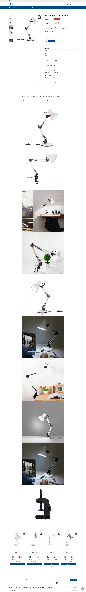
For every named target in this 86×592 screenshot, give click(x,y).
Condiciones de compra (28, 578)
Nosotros (10, 576)
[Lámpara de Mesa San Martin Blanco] (69, 539)
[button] (40, 28)
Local (15, 1)
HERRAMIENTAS (21, 8)
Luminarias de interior (47, 8)
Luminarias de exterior (60, 8)
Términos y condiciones (28, 579)
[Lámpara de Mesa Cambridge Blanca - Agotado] (47, 36)
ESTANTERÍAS (36, 8)
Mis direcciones (42, 579)
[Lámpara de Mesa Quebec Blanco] (52, 539)
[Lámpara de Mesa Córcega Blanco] (34, 539)
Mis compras (42, 578)
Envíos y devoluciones (28, 581)
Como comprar (27, 576)
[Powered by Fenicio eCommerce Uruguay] (75, 590)
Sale (69, 8)
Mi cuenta (41, 576)
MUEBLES (29, 8)
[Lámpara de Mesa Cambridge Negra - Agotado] (51, 36)
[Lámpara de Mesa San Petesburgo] (17, 539)
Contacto (11, 1)
